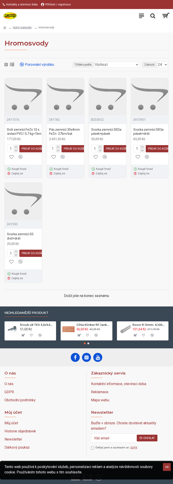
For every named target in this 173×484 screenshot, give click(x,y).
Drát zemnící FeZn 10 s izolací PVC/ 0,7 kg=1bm (24, 131)
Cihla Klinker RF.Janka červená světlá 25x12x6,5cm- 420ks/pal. (93, 324)
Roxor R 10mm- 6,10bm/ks (149, 324)
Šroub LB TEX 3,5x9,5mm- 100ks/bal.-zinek (37, 324)
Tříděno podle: (83, 64)
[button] (85, 343)
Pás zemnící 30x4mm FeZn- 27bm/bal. (64, 131)
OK (167, 467)
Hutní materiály (22, 27)
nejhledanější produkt (26, 313)
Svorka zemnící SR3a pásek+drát (148, 131)
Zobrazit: (149, 64)
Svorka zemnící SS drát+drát (20, 236)
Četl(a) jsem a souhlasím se (116, 447)
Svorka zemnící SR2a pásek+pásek (106, 131)
